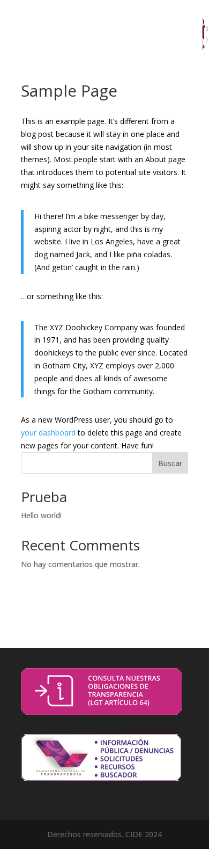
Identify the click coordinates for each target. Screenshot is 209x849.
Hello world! (41, 515)
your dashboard (48, 432)
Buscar (170, 463)
